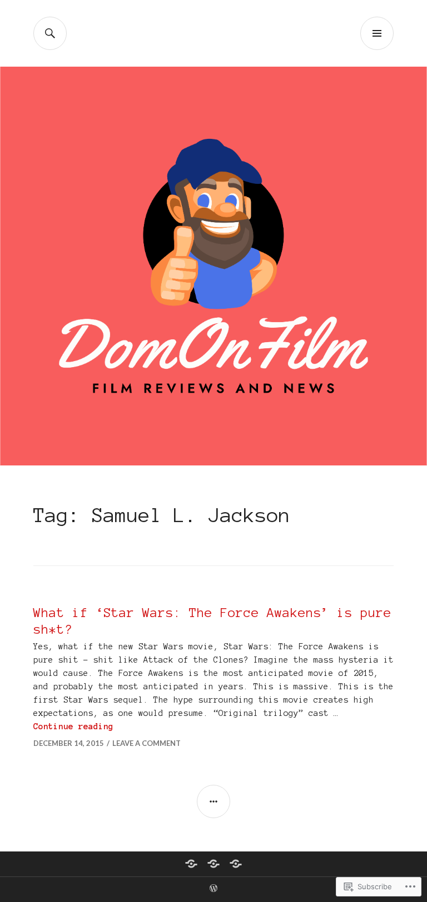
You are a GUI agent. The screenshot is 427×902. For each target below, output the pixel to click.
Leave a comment (146, 743)
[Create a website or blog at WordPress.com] (213, 889)
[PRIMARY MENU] (377, 33)
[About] (191, 863)
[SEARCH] (50, 33)
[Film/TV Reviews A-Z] (213, 863)
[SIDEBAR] (213, 801)
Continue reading (73, 726)
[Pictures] (235, 863)
